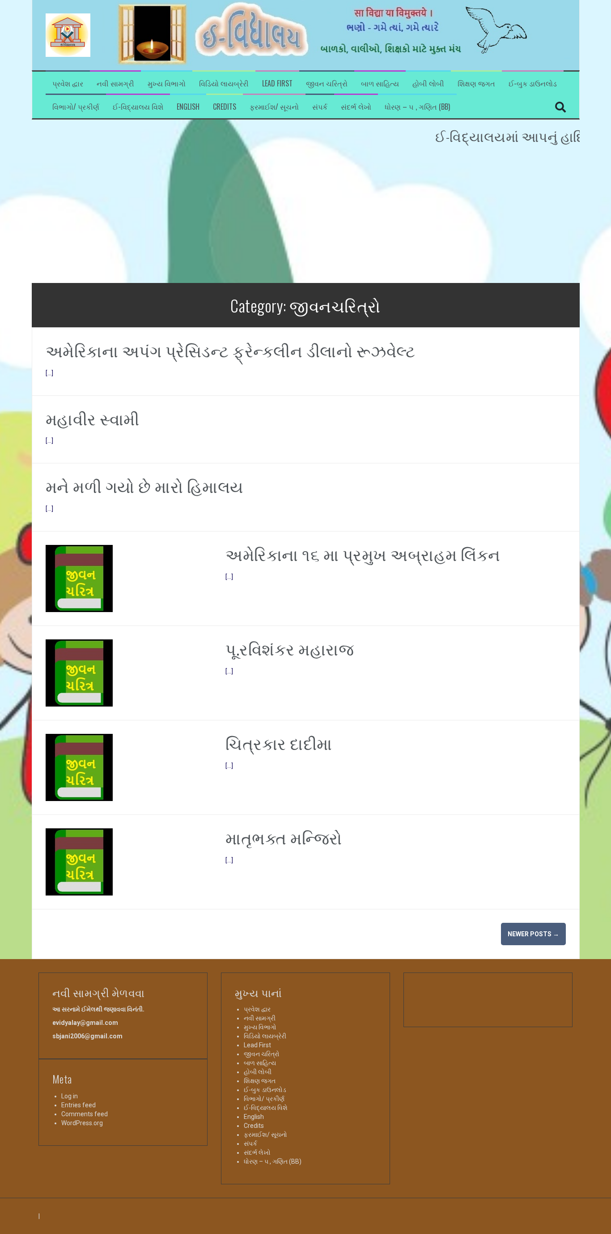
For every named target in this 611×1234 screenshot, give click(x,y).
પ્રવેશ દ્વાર (67, 83)
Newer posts (533, 934)
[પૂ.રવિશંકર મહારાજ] (79, 672)
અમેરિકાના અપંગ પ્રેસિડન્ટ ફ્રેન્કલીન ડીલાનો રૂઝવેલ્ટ (231, 350)
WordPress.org (82, 1123)
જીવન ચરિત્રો (327, 83)
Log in (69, 1096)
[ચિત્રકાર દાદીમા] (79, 767)
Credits (224, 107)
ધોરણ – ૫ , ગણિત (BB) (417, 107)
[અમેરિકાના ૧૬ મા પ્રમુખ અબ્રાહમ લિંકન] (79, 578)
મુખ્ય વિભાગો (167, 83)
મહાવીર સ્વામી (93, 418)
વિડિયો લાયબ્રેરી (224, 83)
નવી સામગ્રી (115, 83)
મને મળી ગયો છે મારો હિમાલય (144, 485)
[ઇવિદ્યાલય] (68, 34)
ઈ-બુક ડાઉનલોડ (533, 83)
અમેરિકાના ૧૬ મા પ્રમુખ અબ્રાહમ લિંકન (363, 554)
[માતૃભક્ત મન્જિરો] (79, 861)
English (188, 107)
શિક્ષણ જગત (476, 83)
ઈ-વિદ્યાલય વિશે (138, 107)
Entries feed (78, 1105)
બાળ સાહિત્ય (380, 83)
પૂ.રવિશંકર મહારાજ (289, 648)
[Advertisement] (305, 216)
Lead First (277, 83)
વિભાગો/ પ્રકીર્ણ (75, 107)
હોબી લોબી (428, 83)
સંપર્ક (319, 107)
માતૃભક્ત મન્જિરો (283, 837)
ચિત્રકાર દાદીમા (278, 742)
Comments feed (84, 1114)
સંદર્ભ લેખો (356, 107)
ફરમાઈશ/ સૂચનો (274, 107)
